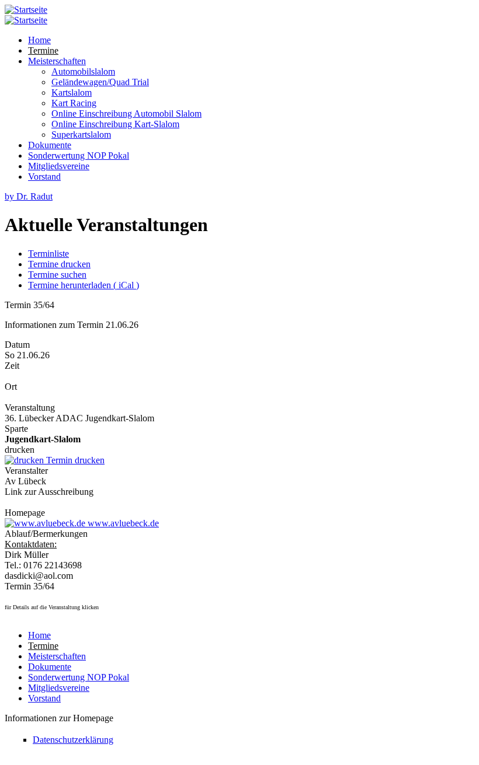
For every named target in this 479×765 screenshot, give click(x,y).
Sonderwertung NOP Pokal (78, 155)
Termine (43, 50)
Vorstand (44, 176)
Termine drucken (59, 264)
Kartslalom (71, 92)
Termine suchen (57, 275)
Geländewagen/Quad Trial (100, 82)
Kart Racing (73, 103)
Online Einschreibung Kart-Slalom (115, 124)
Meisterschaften (57, 61)
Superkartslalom (81, 134)
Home (39, 40)
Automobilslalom (83, 71)
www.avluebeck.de (122, 523)
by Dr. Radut (29, 196)
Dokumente (49, 145)
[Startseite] (26, 10)
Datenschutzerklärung (73, 740)
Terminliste (48, 254)
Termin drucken (74, 460)
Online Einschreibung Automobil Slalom (126, 113)
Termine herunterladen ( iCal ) (83, 285)
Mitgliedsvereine (58, 166)
